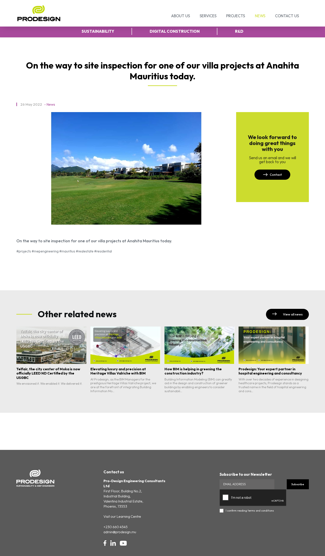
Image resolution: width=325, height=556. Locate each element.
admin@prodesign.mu (119, 532)
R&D (239, 31)
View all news (292, 314)
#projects (23, 251)
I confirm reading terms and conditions (250, 510)
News (260, 15)
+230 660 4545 (115, 527)
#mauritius (67, 251)
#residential (103, 251)
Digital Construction (175, 31)
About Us (180, 15)
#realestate (85, 251)
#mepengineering (45, 251)
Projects (235, 15)
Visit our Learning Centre (122, 516)
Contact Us (287, 15)
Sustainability (98, 31)
